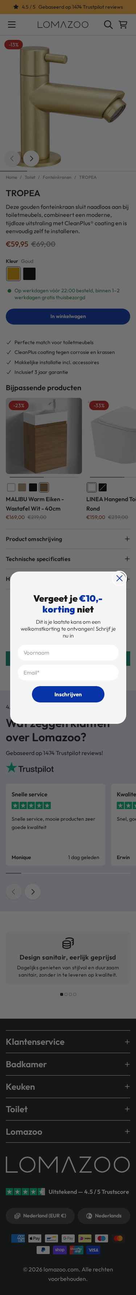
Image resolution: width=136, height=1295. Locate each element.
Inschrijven (68, 694)
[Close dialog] (119, 578)
